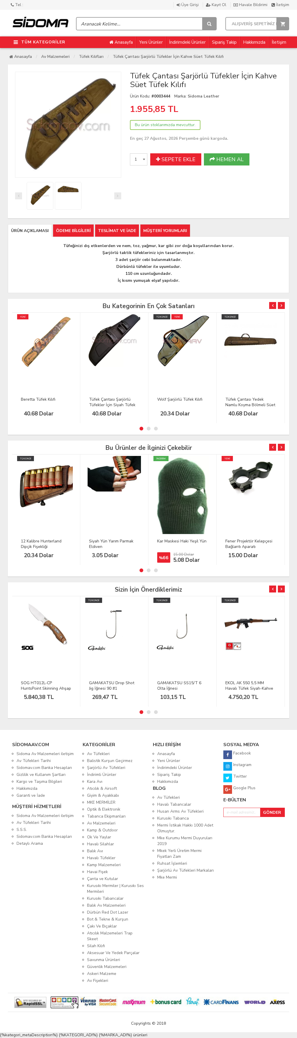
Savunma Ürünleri (103, 959)
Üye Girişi (190, 5)
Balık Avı (95, 851)
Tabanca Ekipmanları (106, 816)
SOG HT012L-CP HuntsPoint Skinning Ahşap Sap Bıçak (46, 688)
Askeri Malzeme (101, 973)
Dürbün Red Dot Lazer (107, 912)
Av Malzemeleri (55, 56)
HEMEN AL (229, 159)
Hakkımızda (254, 42)
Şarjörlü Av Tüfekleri (106, 767)
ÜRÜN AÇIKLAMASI (30, 230)
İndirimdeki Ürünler (187, 42)
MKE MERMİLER (101, 802)
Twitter (239, 776)
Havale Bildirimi (253, 5)
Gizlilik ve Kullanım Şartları (41, 774)
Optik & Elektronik (103, 809)
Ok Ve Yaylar (99, 837)
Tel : (18, 5)
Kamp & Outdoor (102, 830)
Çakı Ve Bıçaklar (102, 926)
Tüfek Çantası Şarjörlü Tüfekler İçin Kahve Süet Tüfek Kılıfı (168, 56)
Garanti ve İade (31, 795)
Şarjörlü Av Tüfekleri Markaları (185, 870)
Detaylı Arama (30, 843)
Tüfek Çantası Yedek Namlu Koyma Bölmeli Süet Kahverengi (250, 405)
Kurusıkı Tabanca (173, 818)
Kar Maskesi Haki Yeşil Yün (182, 541)
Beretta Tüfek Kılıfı (38, 399)
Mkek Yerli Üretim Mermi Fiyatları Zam (179, 853)
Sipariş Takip (224, 42)
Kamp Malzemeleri (104, 865)
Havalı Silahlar (100, 844)
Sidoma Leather (203, 96)
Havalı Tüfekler (101, 858)
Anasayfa (123, 42)
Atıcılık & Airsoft (102, 788)
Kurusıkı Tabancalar (105, 898)
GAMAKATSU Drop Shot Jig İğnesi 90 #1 (111, 685)
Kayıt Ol (219, 5)
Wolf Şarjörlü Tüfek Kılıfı (179, 399)
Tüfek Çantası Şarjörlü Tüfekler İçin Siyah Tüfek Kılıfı (112, 405)
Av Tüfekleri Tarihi (34, 760)
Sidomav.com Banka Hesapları (44, 767)
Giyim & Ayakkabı (103, 795)
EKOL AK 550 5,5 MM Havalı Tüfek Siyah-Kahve (249, 685)
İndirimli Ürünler (101, 774)
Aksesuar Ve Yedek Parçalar (113, 953)
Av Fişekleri (97, 980)
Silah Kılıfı (96, 946)
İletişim (282, 5)
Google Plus (244, 788)
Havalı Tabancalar (174, 804)
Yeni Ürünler (151, 42)
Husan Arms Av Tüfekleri (180, 811)
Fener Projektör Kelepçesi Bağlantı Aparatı (248, 543)
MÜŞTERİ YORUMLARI (165, 230)
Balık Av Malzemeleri (106, 905)
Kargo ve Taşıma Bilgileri (39, 781)
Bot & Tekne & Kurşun (107, 919)
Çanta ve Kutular (102, 878)
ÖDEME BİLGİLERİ (73, 230)
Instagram (241, 765)
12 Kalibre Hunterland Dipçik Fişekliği (41, 543)
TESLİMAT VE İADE (117, 230)
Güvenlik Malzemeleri (106, 966)
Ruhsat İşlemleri (172, 863)
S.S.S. (22, 829)
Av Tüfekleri (98, 754)
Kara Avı (94, 781)
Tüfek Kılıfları (91, 56)
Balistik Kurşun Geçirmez (110, 760)
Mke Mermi (167, 877)
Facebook (241, 753)
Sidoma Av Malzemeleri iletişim (45, 754)
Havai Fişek (97, 872)
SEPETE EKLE (177, 159)
